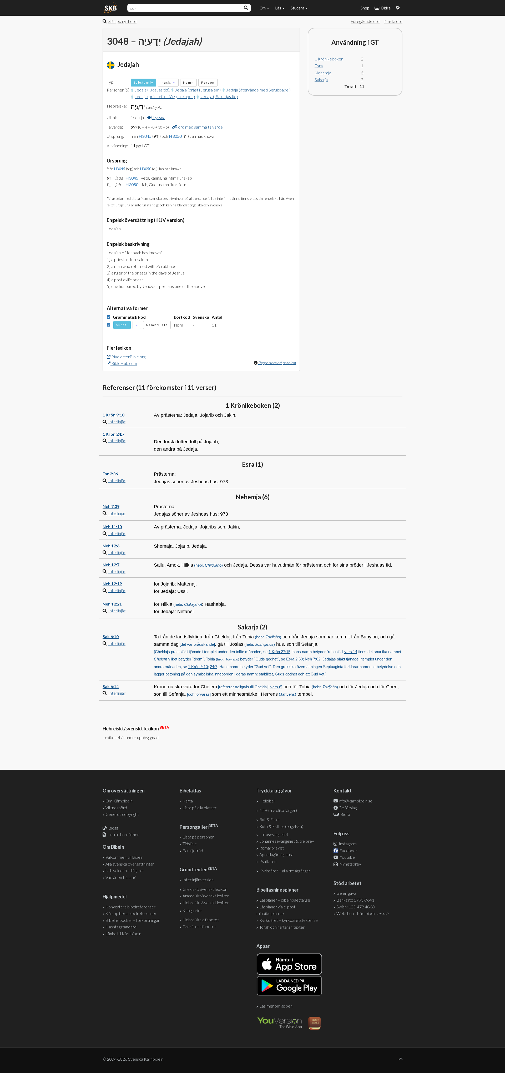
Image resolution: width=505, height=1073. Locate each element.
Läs (278, 8)
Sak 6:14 (111, 686)
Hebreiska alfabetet (201, 919)
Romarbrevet (271, 847)
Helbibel (267, 800)
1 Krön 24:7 (113, 433)
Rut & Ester (269, 819)
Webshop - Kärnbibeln (362, 913)
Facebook (348, 850)
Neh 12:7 (111, 564)
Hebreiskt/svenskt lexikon (206, 902)
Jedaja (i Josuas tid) (152, 89)
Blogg (113, 827)
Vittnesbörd (116, 807)
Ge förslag (348, 807)
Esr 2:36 (110, 473)
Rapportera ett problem (277, 362)
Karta (188, 800)
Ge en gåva (346, 893)
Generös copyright (122, 814)
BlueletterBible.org (127, 356)
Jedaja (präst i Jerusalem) (198, 89)
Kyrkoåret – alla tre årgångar (284, 870)
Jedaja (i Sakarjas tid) (219, 96)
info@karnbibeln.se (355, 800)
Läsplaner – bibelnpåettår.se (284, 899)
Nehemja (323, 72)
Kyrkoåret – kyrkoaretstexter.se (288, 920)
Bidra (385, 8)
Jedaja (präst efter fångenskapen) (165, 96)
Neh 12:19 (112, 583)
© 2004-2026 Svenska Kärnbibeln (133, 1058)
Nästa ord (393, 21)
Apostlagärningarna (276, 854)
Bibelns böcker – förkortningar (132, 920)
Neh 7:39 (111, 506)
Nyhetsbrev (350, 863)
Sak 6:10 (111, 636)
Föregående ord (365, 21)
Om (263, 8)
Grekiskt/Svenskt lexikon (205, 889)
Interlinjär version (198, 879)
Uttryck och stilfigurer (124, 870)
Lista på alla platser (199, 807)
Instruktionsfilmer (123, 834)
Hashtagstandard (121, 926)
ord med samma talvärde (200, 126)
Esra (319, 65)
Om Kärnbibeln (119, 800)
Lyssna (158, 117)
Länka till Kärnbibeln (123, 933)
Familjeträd (193, 850)
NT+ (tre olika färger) (278, 810)
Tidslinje (190, 843)
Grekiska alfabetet (199, 926)
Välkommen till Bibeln (124, 857)
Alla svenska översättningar (129, 863)
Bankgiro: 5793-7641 (355, 899)
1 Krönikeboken (329, 58)
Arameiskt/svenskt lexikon (206, 895)
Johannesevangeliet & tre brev (286, 840)
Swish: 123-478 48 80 (355, 906)
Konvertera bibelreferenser (130, 906)
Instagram (347, 843)
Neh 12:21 (112, 603)
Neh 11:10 (112, 526)
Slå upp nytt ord (122, 21)
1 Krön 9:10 (113, 414)
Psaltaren (267, 861)
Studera (298, 8)
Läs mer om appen (275, 1005)
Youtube (347, 857)
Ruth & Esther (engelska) (281, 826)
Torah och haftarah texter (282, 926)
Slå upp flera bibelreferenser (130, 913)
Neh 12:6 (111, 545)
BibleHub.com (123, 363)
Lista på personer (198, 836)
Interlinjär (116, 421)
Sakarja (321, 79)
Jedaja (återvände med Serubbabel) (258, 89)
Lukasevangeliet (273, 834)
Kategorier (192, 910)
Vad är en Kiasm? (120, 877)
